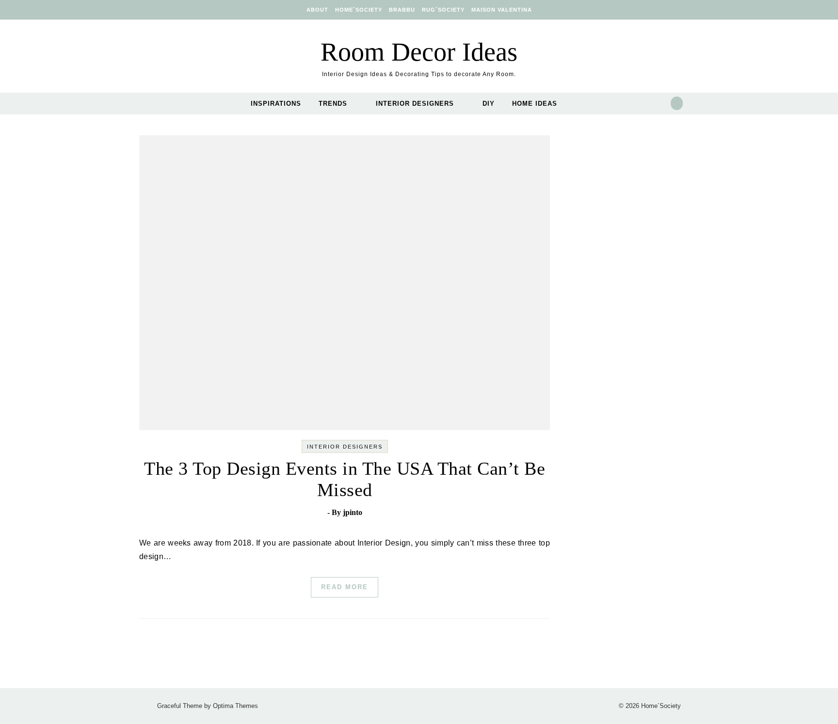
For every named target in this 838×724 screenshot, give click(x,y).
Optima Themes (235, 705)
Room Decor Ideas (419, 51)
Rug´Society (443, 10)
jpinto (352, 512)
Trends (333, 103)
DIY (489, 103)
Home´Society (358, 10)
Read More (344, 587)
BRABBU (402, 10)
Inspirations (276, 103)
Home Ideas (534, 103)
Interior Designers (415, 103)
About (317, 10)
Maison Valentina (501, 10)
